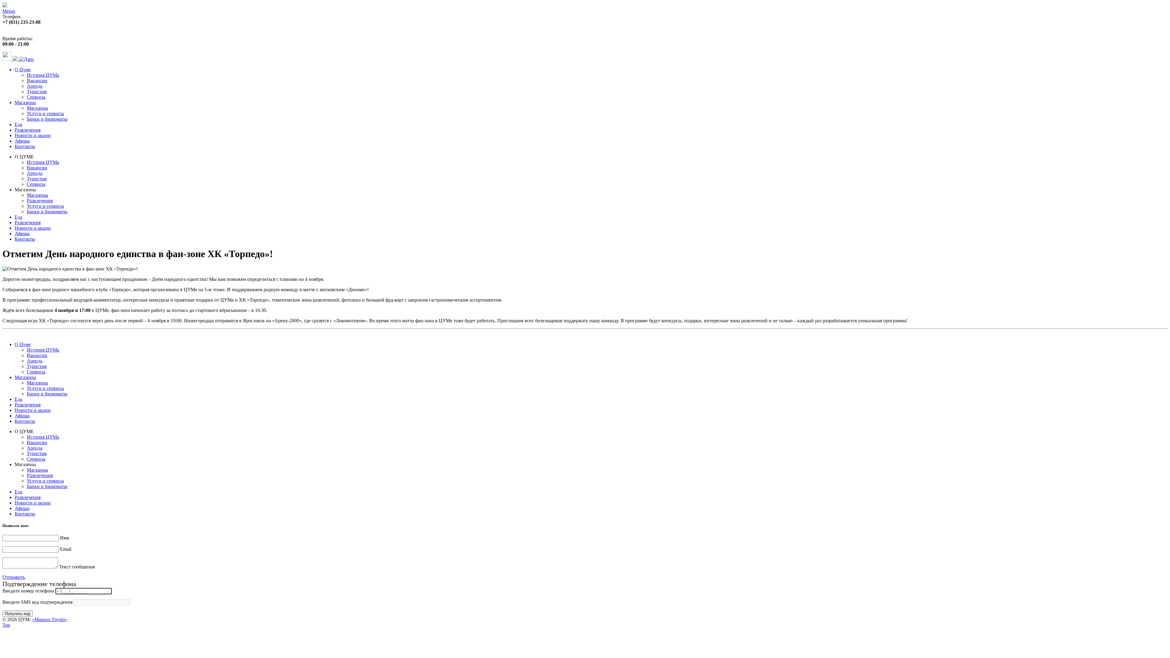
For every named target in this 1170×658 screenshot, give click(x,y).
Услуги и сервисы (45, 113)
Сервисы (36, 97)
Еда (18, 124)
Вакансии (37, 80)
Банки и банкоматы (47, 119)
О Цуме (23, 69)
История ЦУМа (43, 75)
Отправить (13, 577)
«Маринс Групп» (49, 619)
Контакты (25, 146)
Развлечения (28, 130)
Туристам (37, 91)
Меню (8, 11)
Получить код (17, 613)
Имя (64, 537)
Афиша (22, 140)
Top (6, 625)
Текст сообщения (77, 566)
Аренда (34, 86)
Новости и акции (33, 135)
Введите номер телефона (28, 590)
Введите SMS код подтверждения (37, 602)
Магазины (25, 102)
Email (65, 549)
